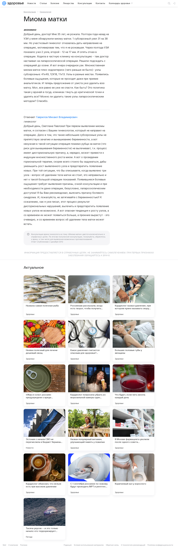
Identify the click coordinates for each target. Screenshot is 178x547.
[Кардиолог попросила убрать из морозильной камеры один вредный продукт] (89, 385)
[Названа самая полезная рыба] (44, 296)
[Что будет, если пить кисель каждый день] (133, 385)
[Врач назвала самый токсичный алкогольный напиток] (133, 519)
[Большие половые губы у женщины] (133, 341)
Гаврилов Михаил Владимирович (56, 117)
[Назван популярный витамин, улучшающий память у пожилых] (89, 430)
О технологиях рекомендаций (133, 545)
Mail (4, 545)
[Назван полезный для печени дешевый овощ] (44, 341)
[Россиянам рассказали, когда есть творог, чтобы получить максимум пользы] (89, 296)
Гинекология (45, 12)
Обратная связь (112, 545)
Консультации (30, 12)
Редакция (68, 545)
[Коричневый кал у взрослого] (133, 474)
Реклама (23, 545)
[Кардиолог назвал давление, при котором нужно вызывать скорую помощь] (133, 296)
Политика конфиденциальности (160, 545)
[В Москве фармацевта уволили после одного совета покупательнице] (133, 430)
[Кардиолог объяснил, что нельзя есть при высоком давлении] (44, 474)
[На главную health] (15, 3)
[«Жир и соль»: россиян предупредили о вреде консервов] (44, 385)
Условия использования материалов (89, 545)
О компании (13, 545)
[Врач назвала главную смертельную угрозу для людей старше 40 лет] (89, 519)
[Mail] (4, 3)
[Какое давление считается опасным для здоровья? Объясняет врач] (89, 341)
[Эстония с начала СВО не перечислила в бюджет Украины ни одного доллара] (44, 430)
